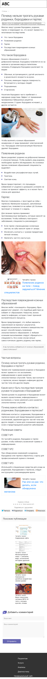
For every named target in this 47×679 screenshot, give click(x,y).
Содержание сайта (22, 538)
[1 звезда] (14, 504)
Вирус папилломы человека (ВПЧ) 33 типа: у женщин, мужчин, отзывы (21, 600)
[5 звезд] (21, 504)
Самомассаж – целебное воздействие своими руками (23, 579)
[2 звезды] (16, 504)
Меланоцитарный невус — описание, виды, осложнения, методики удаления (22, 557)
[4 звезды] (20, 504)
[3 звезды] (18, 504)
